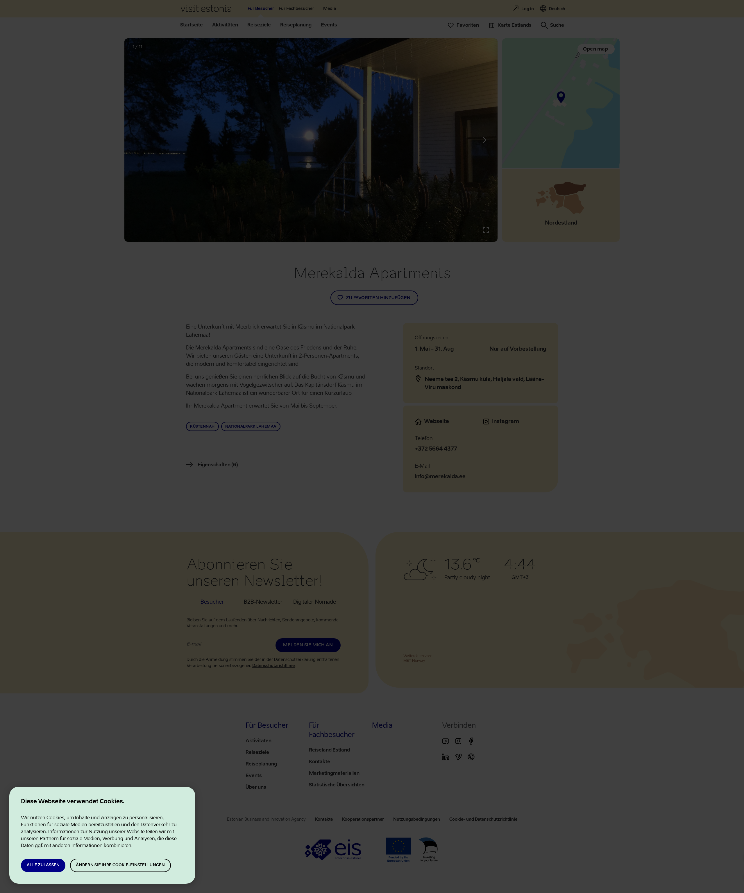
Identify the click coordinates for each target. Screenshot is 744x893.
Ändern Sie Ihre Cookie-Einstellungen (120, 865)
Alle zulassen (43, 865)
